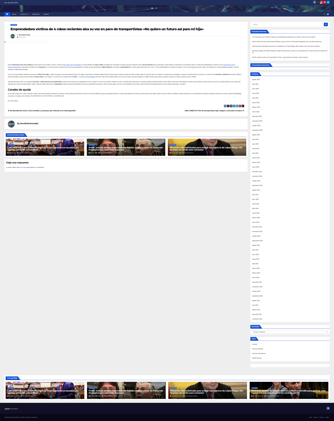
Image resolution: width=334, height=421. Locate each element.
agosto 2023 (256, 245)
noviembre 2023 (257, 231)
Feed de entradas (257, 349)
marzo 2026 (256, 102)
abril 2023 (255, 263)
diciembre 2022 (257, 282)
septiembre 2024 (257, 185)
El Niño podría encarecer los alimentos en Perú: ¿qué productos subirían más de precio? (280, 57)
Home (310, 417)
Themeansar (34, 417)
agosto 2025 (256, 135)
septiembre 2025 (257, 130)
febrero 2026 (256, 107)
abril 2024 (255, 208)
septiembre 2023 (257, 240)
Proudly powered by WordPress (12, 417)
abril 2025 (255, 153)
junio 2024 (255, 199)
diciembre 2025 (257, 116)
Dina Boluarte (91, 76)
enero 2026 (255, 112)
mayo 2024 (255, 204)
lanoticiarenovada (24, 35)
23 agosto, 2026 (14, 396)
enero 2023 (255, 277)
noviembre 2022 (257, 286)
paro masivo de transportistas (72, 65)
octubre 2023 (256, 236)
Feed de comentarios (259, 353)
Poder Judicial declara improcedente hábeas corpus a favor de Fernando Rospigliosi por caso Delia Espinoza (126, 148)
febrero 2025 (256, 162)
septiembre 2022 (257, 296)
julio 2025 (255, 139)
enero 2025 (255, 167)
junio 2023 (255, 254)
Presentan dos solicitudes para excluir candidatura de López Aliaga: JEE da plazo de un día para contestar (206, 148)
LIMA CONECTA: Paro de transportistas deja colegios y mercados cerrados (214, 111)
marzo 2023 (256, 268)
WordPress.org (257, 358)
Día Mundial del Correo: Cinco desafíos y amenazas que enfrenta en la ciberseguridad (42, 111)
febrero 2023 (256, 273)
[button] (324, 14)
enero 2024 (255, 222)
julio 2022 (255, 305)
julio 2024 (255, 194)
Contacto (24, 14)
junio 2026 (255, 88)
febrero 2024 (256, 217)
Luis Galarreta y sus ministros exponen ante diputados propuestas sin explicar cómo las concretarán (42, 148)
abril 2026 (255, 98)
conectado (23, 167)
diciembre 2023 (257, 227)
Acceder (254, 344)
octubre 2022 (256, 291)
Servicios (36, 14)
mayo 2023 (255, 259)
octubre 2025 (256, 125)
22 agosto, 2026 (177, 396)
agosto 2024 (256, 190)
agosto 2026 (256, 79)
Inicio (14, 14)
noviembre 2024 (257, 176)
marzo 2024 (256, 213)
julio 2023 (255, 250)
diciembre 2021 (257, 314)
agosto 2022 (256, 300)
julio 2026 (255, 84)
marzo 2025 (256, 158)
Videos (46, 14)
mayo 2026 (255, 93)
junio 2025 (255, 144)
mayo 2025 (255, 148)
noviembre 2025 (257, 121)
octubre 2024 (256, 181)
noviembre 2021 (257, 319)
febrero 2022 (256, 309)
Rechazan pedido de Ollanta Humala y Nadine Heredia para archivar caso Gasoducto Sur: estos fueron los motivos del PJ (288, 391)
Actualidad (14, 24)
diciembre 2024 (257, 171)
